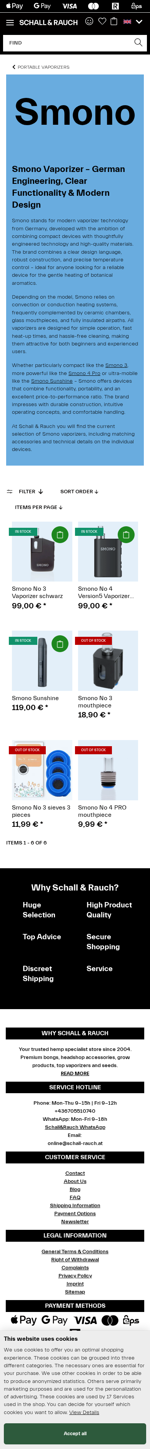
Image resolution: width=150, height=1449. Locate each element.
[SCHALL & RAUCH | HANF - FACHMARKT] (48, 23)
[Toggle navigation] (10, 19)
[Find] (138, 43)
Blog (75, 1189)
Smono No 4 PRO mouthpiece (102, 811)
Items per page (36, 507)
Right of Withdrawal (75, 1260)
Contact (75, 1173)
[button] (89, 22)
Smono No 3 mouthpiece (95, 702)
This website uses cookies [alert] (41, 1338)
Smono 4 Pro (84, 373)
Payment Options (75, 1214)
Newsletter (75, 1222)
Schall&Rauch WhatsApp (75, 1127)
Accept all (75, 1433)
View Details (84, 1412)
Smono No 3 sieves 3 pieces (41, 811)
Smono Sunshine (52, 381)
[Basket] (114, 22)
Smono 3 (116, 365)
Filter (28, 492)
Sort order (76, 492)
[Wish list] (102, 22)
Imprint (75, 1284)
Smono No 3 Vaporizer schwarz (37, 592)
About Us (75, 1181)
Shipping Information (75, 1206)
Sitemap (75, 1292)
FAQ (75, 1198)
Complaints (75, 1268)
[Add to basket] (60, 534)
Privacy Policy (75, 1276)
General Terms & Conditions (75, 1252)
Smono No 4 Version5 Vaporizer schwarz (104, 592)
